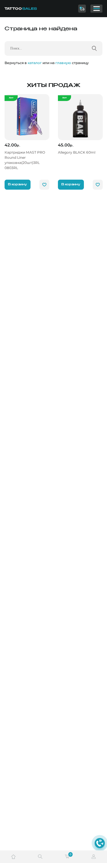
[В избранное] (44, 185)
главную (63, 63)
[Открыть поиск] (40, 856)
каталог (35, 63)
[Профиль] (93, 856)
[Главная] (25, 9)
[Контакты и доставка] (82, 9)
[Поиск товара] (94, 48)
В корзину (17, 184)
